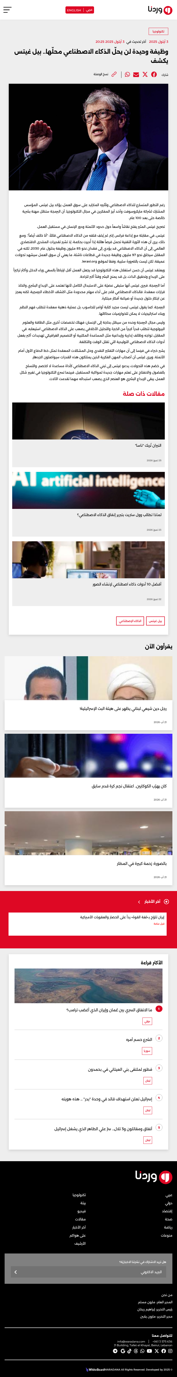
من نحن (166, 1295)
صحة (168, 1219)
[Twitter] (145, 74)
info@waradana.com (131, 1341)
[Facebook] (154, 74)
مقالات (80, 1219)
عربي (89, 9)
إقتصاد (167, 1211)
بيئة (83, 1203)
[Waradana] (154, 1183)
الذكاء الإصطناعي (130, 621)
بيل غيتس (155, 621)
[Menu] (7, 12)
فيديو (81, 1211)
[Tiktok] (129, 1351)
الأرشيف (80, 1243)
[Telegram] (115, 1351)
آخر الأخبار (79, 1227)
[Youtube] (149, 1351)
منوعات (166, 1235)
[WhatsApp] (142, 1351)
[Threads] (136, 1351)
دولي (168, 1203)
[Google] (123, 1351)
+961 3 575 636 (162, 1341)
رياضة (168, 1227)
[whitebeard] (94, 1369)
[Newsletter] (15, 1272)
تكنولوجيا (158, 31)
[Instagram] (170, 1351)
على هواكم (78, 1235)
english (74, 10)
